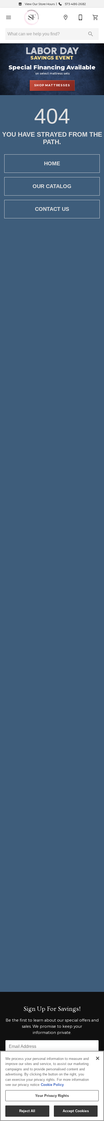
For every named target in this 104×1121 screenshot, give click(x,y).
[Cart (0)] (95, 17)
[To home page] (31, 17)
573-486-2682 (75, 4)
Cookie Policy (52, 1085)
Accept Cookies (76, 1111)
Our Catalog (52, 186)
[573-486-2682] (80, 17)
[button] (8, 17)
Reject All (27, 1111)
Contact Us (52, 209)
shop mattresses (52, 85)
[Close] (97, 1058)
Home (52, 163)
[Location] (65, 17)
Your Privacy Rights (52, 1096)
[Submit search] (91, 34)
